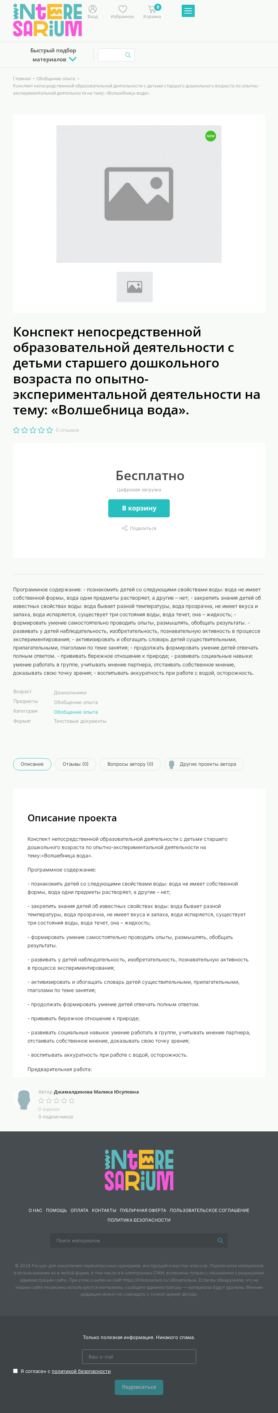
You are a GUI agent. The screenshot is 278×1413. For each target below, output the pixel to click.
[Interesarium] (139, 1169)
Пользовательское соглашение (209, 1210)
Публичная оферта (143, 1210)
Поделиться (143, 528)
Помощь (56, 1210)
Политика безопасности (139, 1220)
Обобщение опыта (76, 712)
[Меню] (188, 11)
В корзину (139, 508)
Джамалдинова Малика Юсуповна (96, 1091)
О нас (35, 1210)
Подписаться (139, 1386)
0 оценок (49, 1109)
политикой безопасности (81, 1371)
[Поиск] (220, 1240)
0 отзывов (67, 430)
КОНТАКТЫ (104, 1210)
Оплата (79, 1210)
